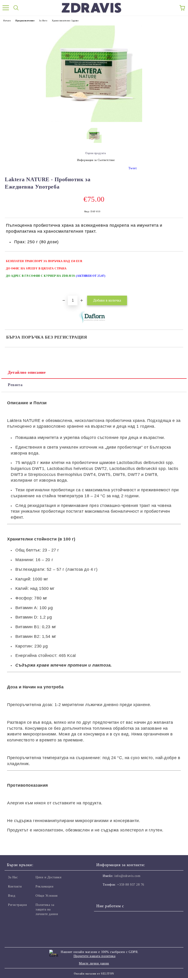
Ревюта (15, 384)
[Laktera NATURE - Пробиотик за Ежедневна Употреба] (94, 121)
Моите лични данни (94, 963)
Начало (7, 20)
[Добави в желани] (176, 259)
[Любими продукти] (172, 8)
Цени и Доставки (48, 877)
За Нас (13, 877)
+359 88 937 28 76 (130, 884)
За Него (43, 20)
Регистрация (17, 905)
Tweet (132, 168)
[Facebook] (102, 894)
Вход (11, 895)
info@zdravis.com (127, 876)
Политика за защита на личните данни (47, 909)
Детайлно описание (27, 372)
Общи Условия (47, 895)
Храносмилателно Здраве (65, 20)
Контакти (15, 886)
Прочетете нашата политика (95, 956)
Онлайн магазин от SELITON (94, 973)
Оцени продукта (95, 153)
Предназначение (24, 20)
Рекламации (45, 886)
